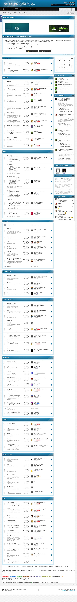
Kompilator (11, 133)
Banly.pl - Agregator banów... (40, 106)
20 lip (73, 198)
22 (69, 67)
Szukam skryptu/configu (13, 343)
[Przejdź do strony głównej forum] (19, 3)
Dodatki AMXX (14, 8)
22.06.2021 (36, 397)
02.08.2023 (36, 425)
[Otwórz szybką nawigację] (73, 9)
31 (57, 70)
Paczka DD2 (36, 412)
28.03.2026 (36, 289)
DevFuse (72, 54)
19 (61, 67)
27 (64, 69)
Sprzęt (8, 515)
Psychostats (10, 211)
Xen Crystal (36, 131)
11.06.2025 (36, 248)
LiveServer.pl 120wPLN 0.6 (39, 543)
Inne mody (9, 199)
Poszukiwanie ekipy (11, 535)
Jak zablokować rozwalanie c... (40, 287)
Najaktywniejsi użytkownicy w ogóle (67, 570)
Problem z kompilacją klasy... (40, 259)
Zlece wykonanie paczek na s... (40, 530)
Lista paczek (11, 139)
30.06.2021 (36, 368)
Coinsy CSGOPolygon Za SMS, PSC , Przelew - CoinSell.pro (15, 578)
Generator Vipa (12, 113)
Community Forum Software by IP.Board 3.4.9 (66, 589)
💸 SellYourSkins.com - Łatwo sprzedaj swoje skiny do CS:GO (45, 582)
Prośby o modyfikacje (13, 170)
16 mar (72, 210)
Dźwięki (14, 335)
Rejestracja (72, 2)
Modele (10, 335)
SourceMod (6, 357)
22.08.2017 (36, 435)
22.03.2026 (36, 330)
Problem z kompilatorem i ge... (40, 315)
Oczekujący (11, 70)
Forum (6, 8)
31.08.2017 (36, 214)
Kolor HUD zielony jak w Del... (40, 310)
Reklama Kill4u (37, 475)
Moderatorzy (42, 570)
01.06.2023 (36, 90)
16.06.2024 (36, 374)
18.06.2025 (36, 306)
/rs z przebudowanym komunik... (40, 113)
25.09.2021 (36, 345)
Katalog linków (17, 512)
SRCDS (5, 419)
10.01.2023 (36, 466)
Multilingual (9, 145)
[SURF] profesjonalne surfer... (40, 304)
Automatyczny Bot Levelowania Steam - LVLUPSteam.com (15, 581)
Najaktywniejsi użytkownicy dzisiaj (52, 570)
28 (66, 69)
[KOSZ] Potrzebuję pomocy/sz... (40, 342)
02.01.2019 (36, 430)
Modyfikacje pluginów (13, 229)
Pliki (8, 105)
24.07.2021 (36, 545)
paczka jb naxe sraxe (38, 252)
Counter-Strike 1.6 (7, 299)
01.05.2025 (36, 284)
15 (69, 65)
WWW (8, 508)
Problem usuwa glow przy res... (40, 120)
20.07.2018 (36, 441)
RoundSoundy (12, 106)
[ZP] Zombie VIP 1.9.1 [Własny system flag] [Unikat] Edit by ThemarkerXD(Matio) (65, 99)
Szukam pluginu (11, 112)
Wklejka (10, 63)
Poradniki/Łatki (12, 191)
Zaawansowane (71, 5)
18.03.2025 (36, 556)
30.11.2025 (36, 71)
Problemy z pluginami (12, 120)
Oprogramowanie (11, 520)
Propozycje (16, 70)
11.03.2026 (36, 294)
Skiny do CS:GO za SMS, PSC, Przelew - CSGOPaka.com (15, 579)
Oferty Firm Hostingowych (13, 525)
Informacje (9, 61)
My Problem (60, 90)
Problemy (9, 100)
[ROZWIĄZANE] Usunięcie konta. (41, 69)
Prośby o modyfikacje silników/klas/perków (13, 182)
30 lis (73, 216)
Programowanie (10, 502)
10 (57, 65)
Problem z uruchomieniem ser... (40, 433)
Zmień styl (7, 589)
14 (66, 65)
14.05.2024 (36, 504)
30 (71, 69)
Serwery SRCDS (11, 474)
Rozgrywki (9, 320)
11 (59, 65)
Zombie (9, 190)
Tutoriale (9, 228)
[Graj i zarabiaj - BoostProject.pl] (39, 32)
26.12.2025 (36, 312)
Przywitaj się (11, 71)
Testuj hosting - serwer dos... (40, 553)
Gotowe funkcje (11, 236)
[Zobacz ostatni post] (51, 63)
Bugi (14, 156)
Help (35, 144)
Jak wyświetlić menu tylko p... (40, 241)
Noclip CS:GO (37, 395)
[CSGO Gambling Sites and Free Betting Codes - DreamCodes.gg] (59, 32)
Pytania (8, 93)
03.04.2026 (36, 108)
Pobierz (10, 82)
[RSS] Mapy (11, 350)
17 (57, 67)
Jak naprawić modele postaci (40, 335)
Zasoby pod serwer (38, 282)
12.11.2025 (36, 351)
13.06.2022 (36, 404)
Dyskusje (15, 158)
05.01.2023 (36, 477)
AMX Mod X (6, 77)
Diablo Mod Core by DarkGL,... (40, 167)
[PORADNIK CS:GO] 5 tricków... (40, 458)
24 (57, 69)
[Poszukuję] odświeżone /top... (40, 378)
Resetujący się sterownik (39, 515)
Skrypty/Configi (10, 341)
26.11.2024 (36, 243)
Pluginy (17, 191)
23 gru (73, 206)
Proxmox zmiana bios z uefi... (40, 520)
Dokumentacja (10, 225)
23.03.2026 (36, 386)
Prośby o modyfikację (13, 194)
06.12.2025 (36, 182)
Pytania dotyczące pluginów (13, 125)
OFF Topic (9, 553)
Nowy (59, 576)
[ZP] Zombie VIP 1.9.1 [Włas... (40, 192)
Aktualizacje (36, 62)
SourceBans (10, 402)
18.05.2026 (36, 122)
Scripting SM (10, 394)
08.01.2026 (36, 238)
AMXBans (9, 155)
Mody (4, 151)
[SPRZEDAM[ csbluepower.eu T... (41, 445)
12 (61, 65)
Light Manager (61, 81)
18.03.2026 (36, 127)
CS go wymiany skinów (39, 464)
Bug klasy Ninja (37, 180)
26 (61, 69)
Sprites (18, 335)
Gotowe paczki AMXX (12, 137)
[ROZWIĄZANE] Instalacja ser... (40, 388)
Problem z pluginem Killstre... (40, 246)
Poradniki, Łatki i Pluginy (14, 213)
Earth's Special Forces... (39, 202)
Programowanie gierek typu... (40, 502)
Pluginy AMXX (10, 130)
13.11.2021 (36, 460)
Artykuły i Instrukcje (11, 88)
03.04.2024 (36, 64)
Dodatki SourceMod (26, 8)
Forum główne (7, 58)
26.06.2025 (36, 391)
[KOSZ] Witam (37, 402)
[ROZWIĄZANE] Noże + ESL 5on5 (41, 438)
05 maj (73, 203)
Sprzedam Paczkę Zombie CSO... (41, 548)
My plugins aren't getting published (65, 84)
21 (66, 67)
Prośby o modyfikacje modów (15, 205)
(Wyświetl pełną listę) (24, 571)
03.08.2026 (36, 539)
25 (59, 69)
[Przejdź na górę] (38, 590)
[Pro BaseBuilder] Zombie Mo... (40, 138)
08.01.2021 (36, 84)
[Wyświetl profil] (56, 99)
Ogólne (8, 310)
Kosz (8, 559)
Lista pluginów (18, 132)
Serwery (9, 328)
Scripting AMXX (7, 221)
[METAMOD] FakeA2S (38, 292)
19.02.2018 (36, 414)
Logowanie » (66, 2)
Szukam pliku (14, 336)
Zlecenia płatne (10, 530)
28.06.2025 (36, 532)
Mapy (8, 348)
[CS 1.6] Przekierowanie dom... (40, 276)
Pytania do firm (15, 527)
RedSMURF (61, 134)
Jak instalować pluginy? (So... (40, 361)
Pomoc (24, 589)
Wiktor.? (60, 124)
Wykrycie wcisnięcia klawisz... (40, 236)
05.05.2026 (36, 96)
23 (71, 67)
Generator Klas (12, 177)
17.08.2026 (36, 101)
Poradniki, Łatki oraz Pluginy (15, 179)
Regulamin (75, 584)
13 (64, 65)
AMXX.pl (67, 590)
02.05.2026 (36, 254)
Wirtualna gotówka (11, 543)
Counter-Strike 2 (7, 454)
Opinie (10, 527)
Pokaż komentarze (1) (62, 214)
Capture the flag (37, 383)
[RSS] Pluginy (11, 132)
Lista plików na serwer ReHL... (40, 88)
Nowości (9, 81)
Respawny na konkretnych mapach (41, 349)
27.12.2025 (36, 517)
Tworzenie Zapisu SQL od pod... (40, 229)
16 (71, 65)
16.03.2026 (36, 159)
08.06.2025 (36, 511)
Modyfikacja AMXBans (13, 159)
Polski (11, 589)
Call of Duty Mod (11, 176)
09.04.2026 (36, 115)
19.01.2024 (36, 522)
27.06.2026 (36, 527)
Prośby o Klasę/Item (13, 172)
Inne (34, 8)
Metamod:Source (11, 444)
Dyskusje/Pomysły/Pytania (14, 195)
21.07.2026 (36, 550)
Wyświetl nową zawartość (65, 9)
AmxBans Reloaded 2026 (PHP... (41, 157)
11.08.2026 (36, 204)
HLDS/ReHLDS (7, 271)
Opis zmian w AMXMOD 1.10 (40, 81)
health (35, 371)
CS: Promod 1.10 (37, 366)
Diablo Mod (9, 164)
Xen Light (60, 87)
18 (59, 67)
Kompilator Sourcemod (12, 408)
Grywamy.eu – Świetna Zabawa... (41, 328)
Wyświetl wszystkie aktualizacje (64, 219)
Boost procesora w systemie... (40, 423)
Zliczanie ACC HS (37, 212)
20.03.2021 (36, 278)
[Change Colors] (73, 4)
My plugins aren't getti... (39, 99)
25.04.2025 (36, 170)
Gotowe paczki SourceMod (13, 412)
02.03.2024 (36, 337)
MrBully (60, 109)
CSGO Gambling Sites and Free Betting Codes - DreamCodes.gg (16, 582)
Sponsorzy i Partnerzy (8, 17)
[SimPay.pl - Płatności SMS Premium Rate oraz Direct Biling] (17, 32)
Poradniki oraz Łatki (13, 167)
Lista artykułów (12, 89)
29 (69, 69)
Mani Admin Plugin (38, 428)
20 (64, 67)
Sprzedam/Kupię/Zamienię (13, 549)
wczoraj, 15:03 (36, 194)
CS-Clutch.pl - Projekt (38, 537)
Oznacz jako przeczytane (17, 589)
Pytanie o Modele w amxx (39, 93)
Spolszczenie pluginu (38, 125)
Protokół (10, 329)
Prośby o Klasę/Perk (13, 183)
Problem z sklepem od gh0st (40, 509)
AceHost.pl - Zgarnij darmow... (40, 525)
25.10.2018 (36, 363)
